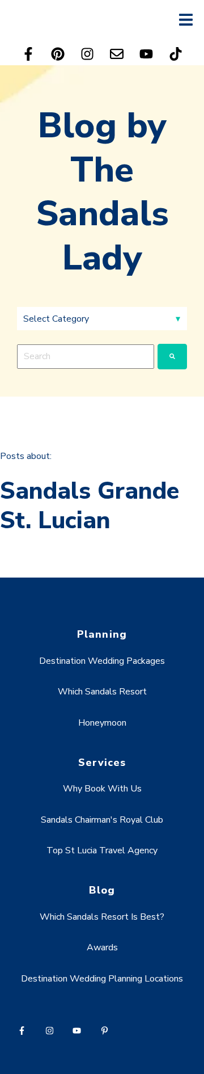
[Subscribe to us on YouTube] (146, 54)
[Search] (172, 356)
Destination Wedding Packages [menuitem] (102, 661)
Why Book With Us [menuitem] (102, 788)
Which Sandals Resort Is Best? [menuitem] (102, 917)
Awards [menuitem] (102, 947)
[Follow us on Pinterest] (57, 54)
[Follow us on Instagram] (87, 54)
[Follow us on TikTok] (175, 54)
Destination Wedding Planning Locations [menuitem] (102, 978)
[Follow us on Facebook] (28, 54)
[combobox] (85, 356)
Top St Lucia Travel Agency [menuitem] (102, 850)
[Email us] (116, 54)
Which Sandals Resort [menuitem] (102, 691)
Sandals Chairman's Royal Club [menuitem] (102, 820)
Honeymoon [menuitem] (102, 723)
